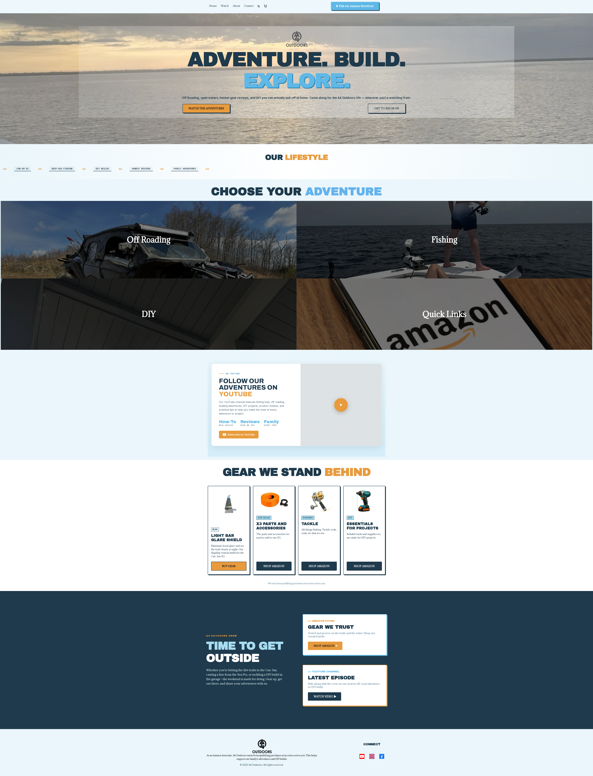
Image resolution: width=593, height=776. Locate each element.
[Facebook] (382, 756)
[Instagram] (372, 756)
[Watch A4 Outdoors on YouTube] (341, 405)
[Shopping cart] (265, 6)
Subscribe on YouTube (241, 434)
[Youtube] (362, 756)
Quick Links (444, 314)
